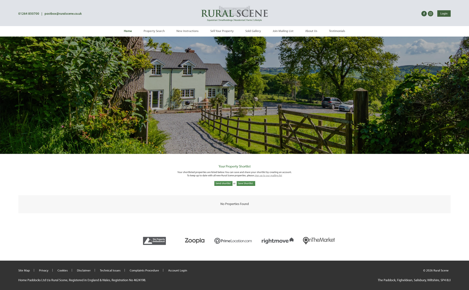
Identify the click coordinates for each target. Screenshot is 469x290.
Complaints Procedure (144, 270)
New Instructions (187, 31)
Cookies (63, 270)
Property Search (154, 31)
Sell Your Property (222, 31)
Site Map (24, 270)
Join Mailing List (283, 31)
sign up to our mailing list (268, 175)
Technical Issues (110, 270)
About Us (311, 31)
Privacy (43, 270)
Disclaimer (84, 270)
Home (128, 31)
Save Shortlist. (245, 183)
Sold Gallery (253, 31)
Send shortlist (223, 183)
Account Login (177, 270)
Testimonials (337, 31)
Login (444, 13)
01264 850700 (28, 13)
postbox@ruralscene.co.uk (63, 13)
